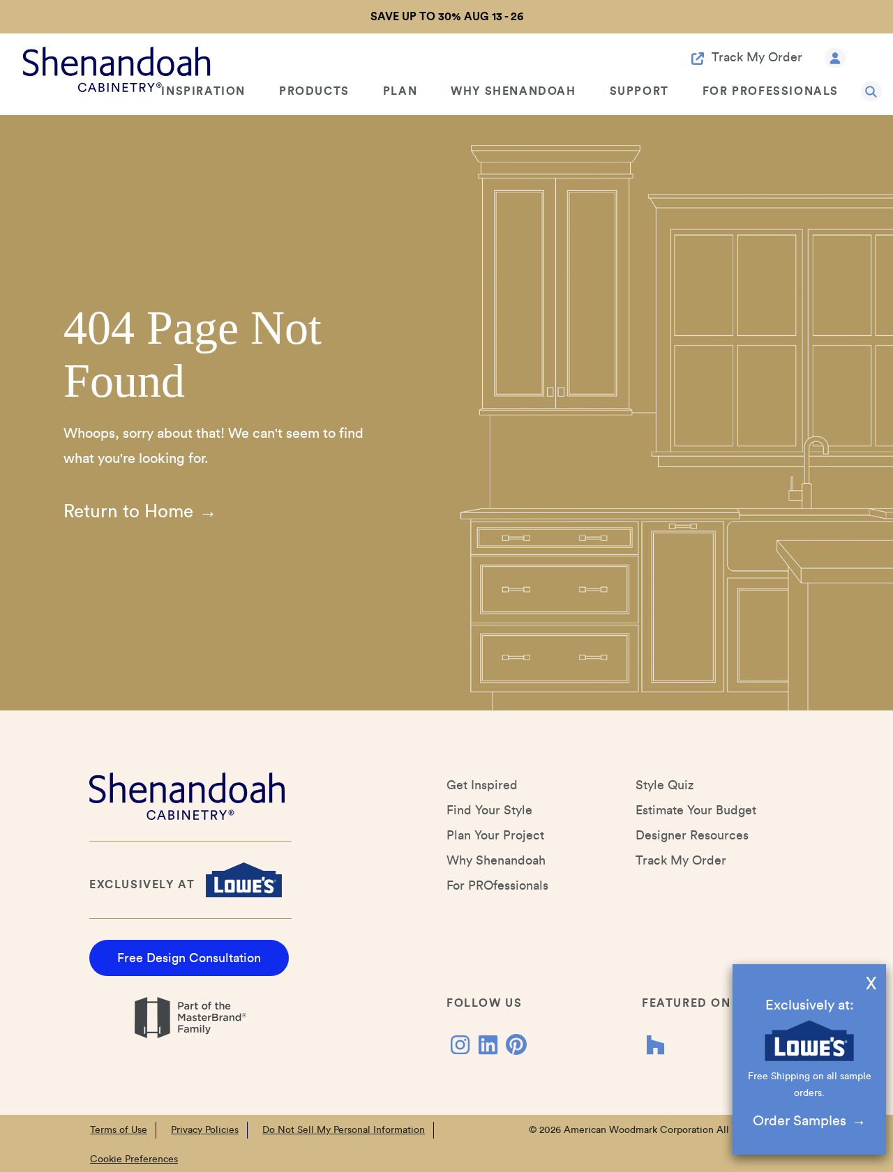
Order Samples (799, 1121)
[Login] (835, 57)
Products (314, 91)
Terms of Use (118, 1130)
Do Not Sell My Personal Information (343, 1130)
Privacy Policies (205, 1130)
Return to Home (128, 512)
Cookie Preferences (134, 1159)
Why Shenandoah (513, 91)
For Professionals (771, 91)
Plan (400, 91)
